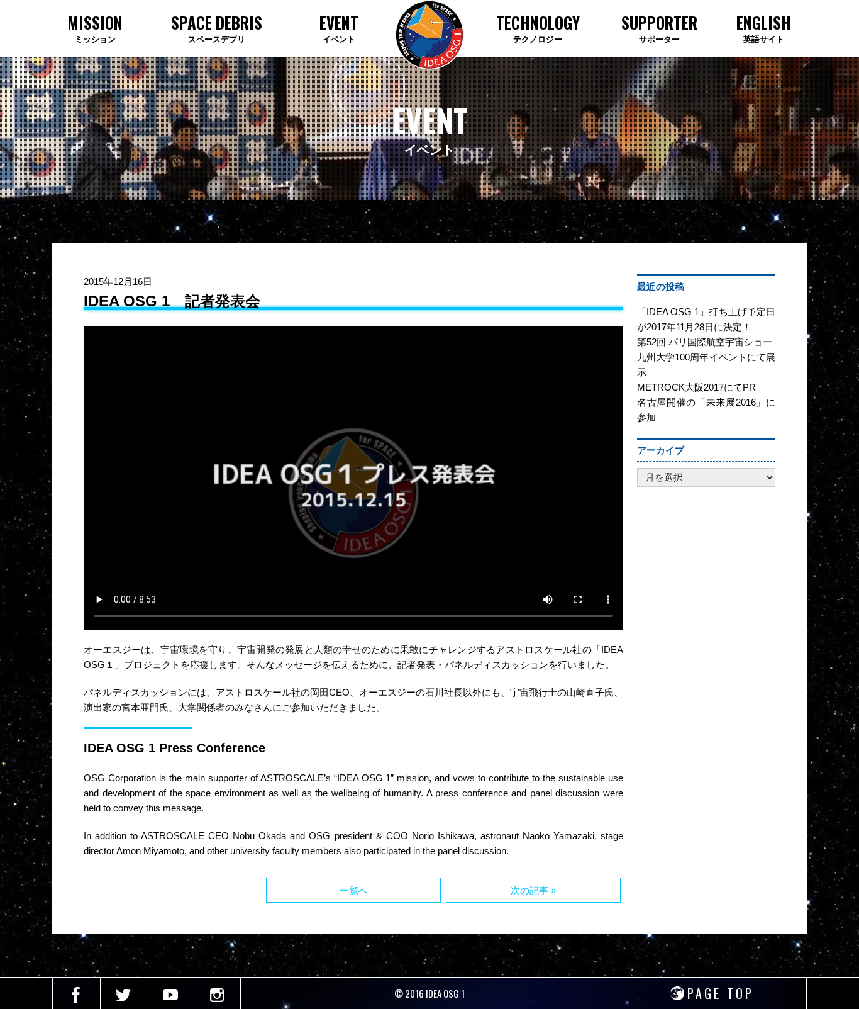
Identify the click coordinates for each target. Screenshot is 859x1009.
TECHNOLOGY (538, 28)
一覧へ (354, 890)
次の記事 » (533, 890)
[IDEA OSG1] (429, 35)
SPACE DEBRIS (216, 28)
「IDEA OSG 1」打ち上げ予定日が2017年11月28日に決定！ (706, 319)
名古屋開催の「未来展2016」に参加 (706, 410)
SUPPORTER (659, 28)
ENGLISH (763, 28)
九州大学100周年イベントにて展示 (706, 364)
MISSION (95, 28)
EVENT (338, 28)
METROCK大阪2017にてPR (696, 387)
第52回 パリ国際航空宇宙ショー (704, 342)
